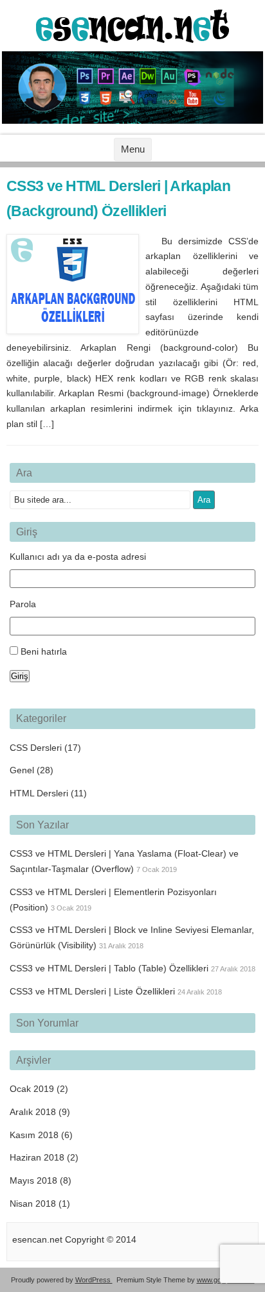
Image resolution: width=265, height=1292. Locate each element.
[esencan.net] (132, 40)
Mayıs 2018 (33, 1180)
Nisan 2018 (33, 1203)
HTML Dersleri (39, 793)
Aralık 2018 (33, 1112)
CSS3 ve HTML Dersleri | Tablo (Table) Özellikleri (109, 968)
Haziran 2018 (37, 1157)
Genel (22, 770)
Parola (23, 604)
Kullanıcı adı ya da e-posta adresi (78, 556)
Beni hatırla (44, 651)
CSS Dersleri (36, 747)
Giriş (19, 676)
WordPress (94, 1280)
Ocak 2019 (32, 1089)
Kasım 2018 (34, 1135)
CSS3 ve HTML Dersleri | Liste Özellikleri (92, 991)
